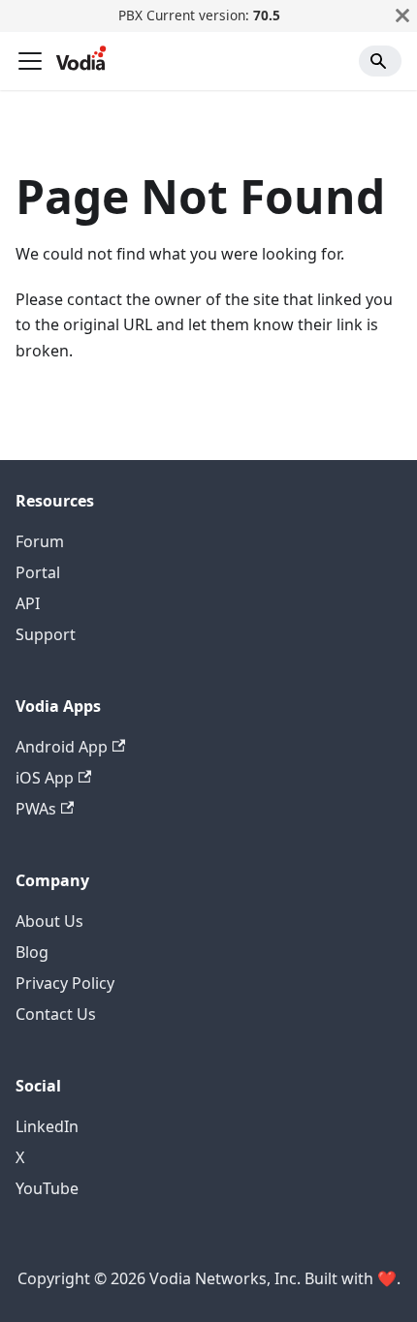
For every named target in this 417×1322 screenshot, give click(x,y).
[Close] (402, 15)
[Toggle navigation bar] (30, 61)
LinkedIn (47, 1126)
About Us (49, 921)
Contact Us (56, 1014)
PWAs (36, 808)
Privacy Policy (65, 983)
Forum (40, 541)
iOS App (45, 777)
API (28, 603)
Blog (32, 952)
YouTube (47, 1188)
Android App (62, 746)
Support (46, 634)
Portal (38, 572)
